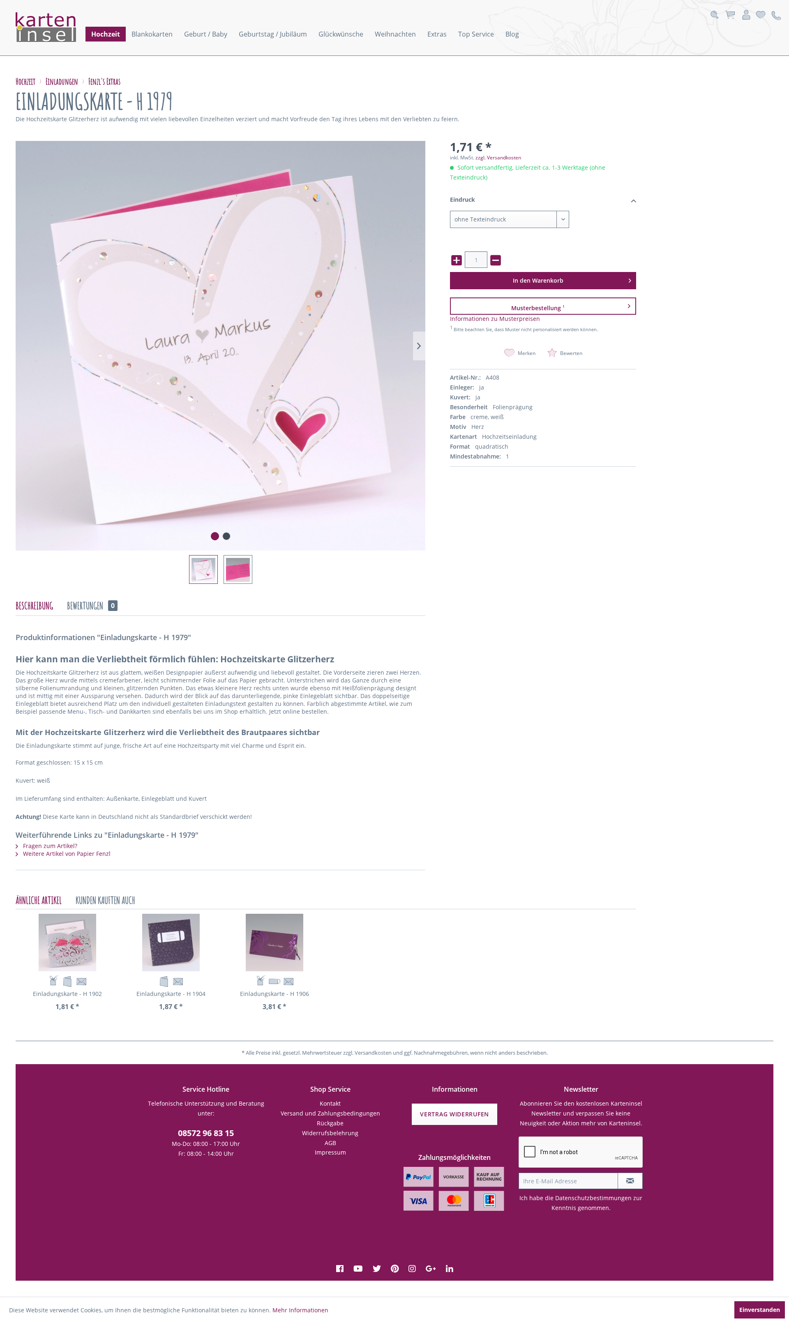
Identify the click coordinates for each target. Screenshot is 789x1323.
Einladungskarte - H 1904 (170, 994)
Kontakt (330, 1103)
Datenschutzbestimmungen (593, 1198)
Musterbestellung (538, 308)
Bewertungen (91, 605)
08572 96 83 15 (206, 1133)
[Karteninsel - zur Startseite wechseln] (57, 27)
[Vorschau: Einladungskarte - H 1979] (203, 569)
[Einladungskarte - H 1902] (67, 942)
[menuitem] (105, 34)
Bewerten (570, 353)
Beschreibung (34, 605)
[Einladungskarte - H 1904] (171, 942)
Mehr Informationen (300, 1310)
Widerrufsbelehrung (330, 1133)
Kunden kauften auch (105, 900)
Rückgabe (330, 1123)
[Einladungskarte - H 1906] (274, 942)
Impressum (330, 1152)
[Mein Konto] (746, 15)
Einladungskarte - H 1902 (67, 994)
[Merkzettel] (760, 15)
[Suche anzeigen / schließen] (714, 15)
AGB (330, 1143)
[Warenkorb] (730, 15)
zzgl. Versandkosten (498, 157)
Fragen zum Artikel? (49, 846)
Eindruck (462, 199)
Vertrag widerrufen (454, 1114)
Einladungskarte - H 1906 (274, 994)
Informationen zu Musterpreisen (495, 319)
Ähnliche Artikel (39, 900)
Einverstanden (759, 1310)
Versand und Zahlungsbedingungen (330, 1113)
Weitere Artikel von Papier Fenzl (66, 853)
